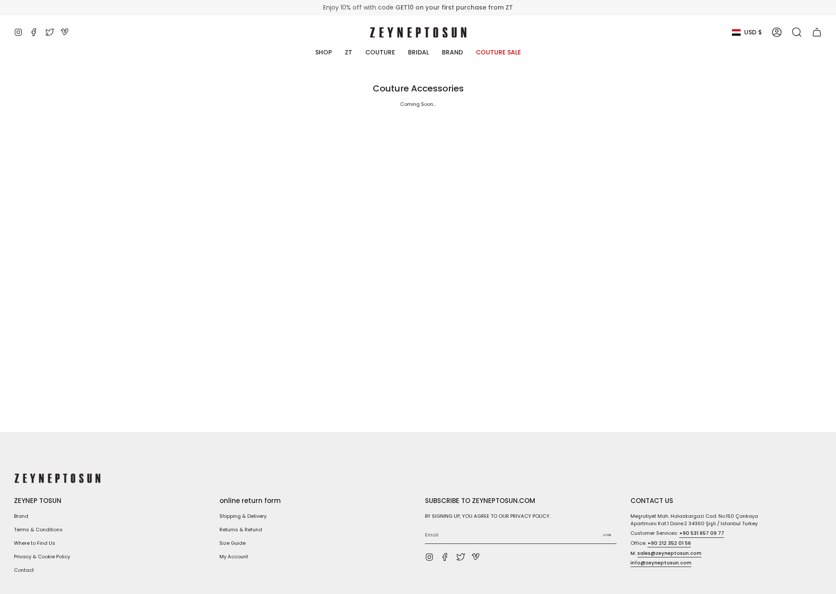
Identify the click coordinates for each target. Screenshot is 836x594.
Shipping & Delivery (242, 516)
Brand (21, 516)
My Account (233, 556)
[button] (797, 32)
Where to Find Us (34, 543)
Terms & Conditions (38, 529)
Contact (24, 570)
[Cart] (817, 32)
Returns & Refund (240, 529)
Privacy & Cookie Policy (42, 556)
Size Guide (232, 543)
